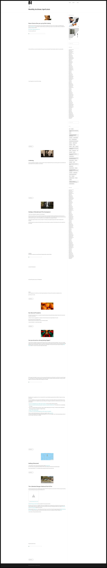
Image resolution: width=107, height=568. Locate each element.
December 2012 (71, 216)
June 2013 (70, 70)
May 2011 (70, 230)
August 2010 (70, 238)
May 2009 (70, 110)
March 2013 (70, 73)
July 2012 (70, 80)
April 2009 (70, 111)
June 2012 (70, 81)
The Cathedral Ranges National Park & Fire (40, 486)
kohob (74, 152)
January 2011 (70, 93)
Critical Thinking (75, 137)
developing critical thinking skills (73, 141)
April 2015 (70, 200)
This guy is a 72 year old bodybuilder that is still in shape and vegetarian (40, 411)
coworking (70, 137)
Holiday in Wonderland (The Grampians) (39, 212)
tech (70, 176)
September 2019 (71, 193)
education (70, 144)
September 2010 (71, 237)
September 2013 (71, 69)
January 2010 (71, 103)
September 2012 (71, 78)
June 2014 (70, 63)
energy (74, 144)
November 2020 (71, 51)
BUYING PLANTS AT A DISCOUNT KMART (73, 131)
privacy (76, 160)
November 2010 (71, 95)
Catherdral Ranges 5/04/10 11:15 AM (34, 501)
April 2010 (70, 100)
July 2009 (70, 108)
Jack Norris (51, 413)
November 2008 (71, 115)
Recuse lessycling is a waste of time (73, 164)
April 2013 (70, 72)
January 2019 (71, 56)
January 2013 (70, 215)
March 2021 (70, 50)
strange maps (48, 465)
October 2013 (71, 209)
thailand (73, 176)
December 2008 (71, 114)
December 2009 (71, 244)
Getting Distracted (33, 463)
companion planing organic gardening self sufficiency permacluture (72, 135)
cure (70, 139)
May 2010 (70, 99)
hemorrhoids (74, 150)
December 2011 (71, 84)
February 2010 (71, 102)
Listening (31, 160)
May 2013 (70, 71)
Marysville (35, 509)
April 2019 (70, 194)
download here (32, 26)
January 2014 (71, 67)
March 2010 (70, 101)
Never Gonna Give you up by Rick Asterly (39, 23)
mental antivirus (71, 156)
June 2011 (70, 89)
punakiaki (70, 162)
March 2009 (70, 252)
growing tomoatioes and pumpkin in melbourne (73, 148)
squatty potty (75, 172)
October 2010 (71, 96)
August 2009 (70, 107)
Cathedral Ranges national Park (33, 503)
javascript (70, 152)
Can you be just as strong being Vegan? (39, 340)
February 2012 (71, 224)
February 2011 (71, 92)
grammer (77, 146)
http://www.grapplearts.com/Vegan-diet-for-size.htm (37, 403)
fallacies (70, 146)
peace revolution (71, 160)
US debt (70, 179)
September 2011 (71, 87)
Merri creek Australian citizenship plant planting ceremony (73, 158)
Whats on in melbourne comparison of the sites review (73, 181)
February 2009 (71, 253)
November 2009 (71, 245)
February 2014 (71, 66)
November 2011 (71, 85)
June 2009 (70, 109)
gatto (73, 146)
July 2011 (70, 88)
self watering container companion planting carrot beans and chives (73, 170)
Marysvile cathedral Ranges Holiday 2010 (73, 154)
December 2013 (71, 208)
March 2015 (70, 201)
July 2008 (70, 118)
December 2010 (71, 94)
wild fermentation (71, 183)
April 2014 (70, 64)
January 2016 (71, 59)
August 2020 (70, 52)
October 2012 (71, 77)
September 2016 (71, 58)
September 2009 (71, 106)
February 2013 (71, 74)
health (70, 150)
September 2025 (71, 49)
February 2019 (71, 55)
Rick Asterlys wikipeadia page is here (34, 29)
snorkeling (70, 172)
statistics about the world (72, 174)
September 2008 (71, 116)
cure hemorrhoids (74, 139)
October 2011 (71, 86)
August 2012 (70, 79)
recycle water (71, 166)
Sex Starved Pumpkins (34, 313)
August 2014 (70, 62)
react (74, 162)
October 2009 (71, 246)
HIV (77, 150)
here (60, 510)
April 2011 (70, 231)
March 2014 (70, 65)
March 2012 (70, 223)
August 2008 (70, 117)
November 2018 (71, 57)
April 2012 (70, 222)
